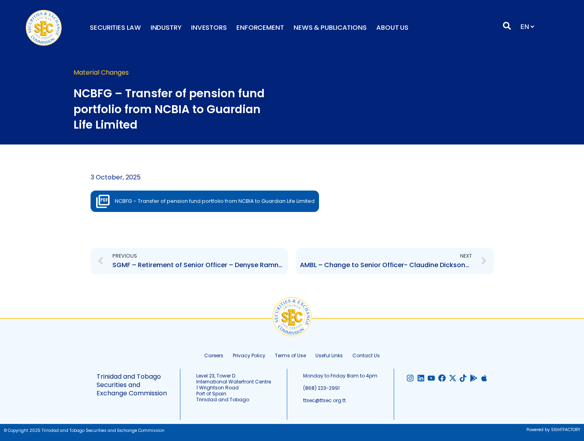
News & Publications (330, 27)
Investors (209, 27)
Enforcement (260, 27)
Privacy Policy (249, 355)
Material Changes (101, 72)
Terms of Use (290, 355)
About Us (392, 27)
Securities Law (115, 27)
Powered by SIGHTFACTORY (553, 430)
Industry (166, 27)
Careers (213, 355)
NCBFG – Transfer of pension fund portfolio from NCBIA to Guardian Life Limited (215, 201)
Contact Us (366, 355)
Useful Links (329, 355)
